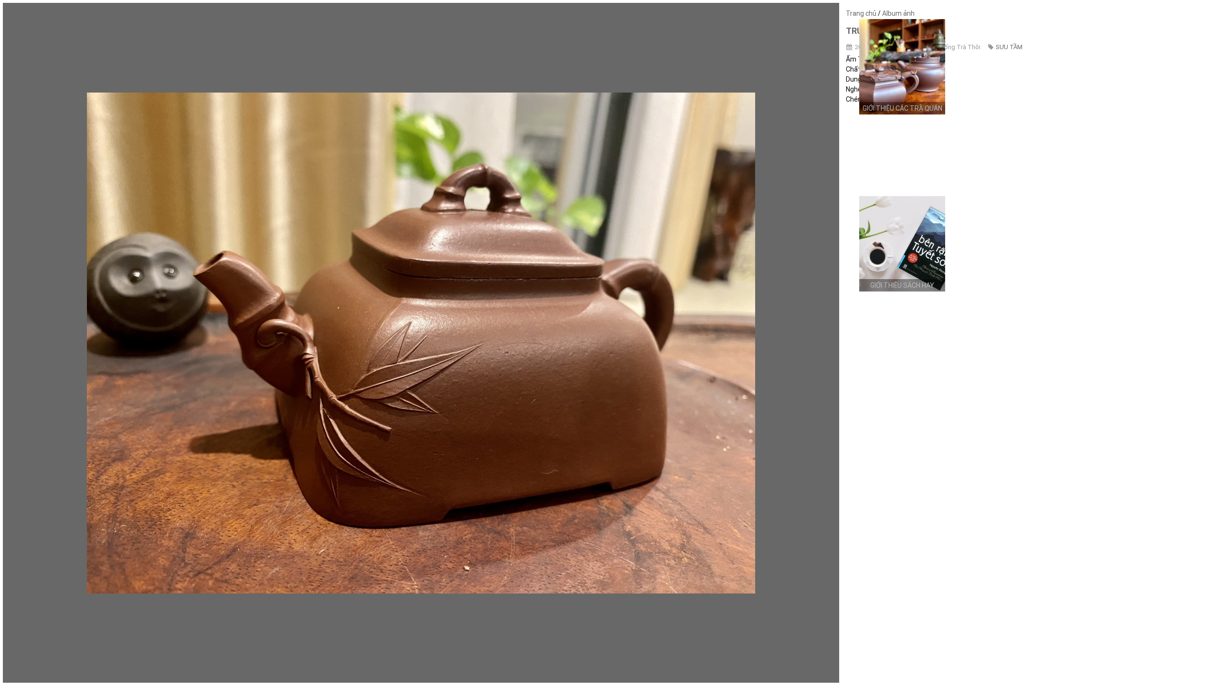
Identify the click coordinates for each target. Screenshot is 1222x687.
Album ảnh (898, 13)
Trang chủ (861, 13)
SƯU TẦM (1009, 47)
